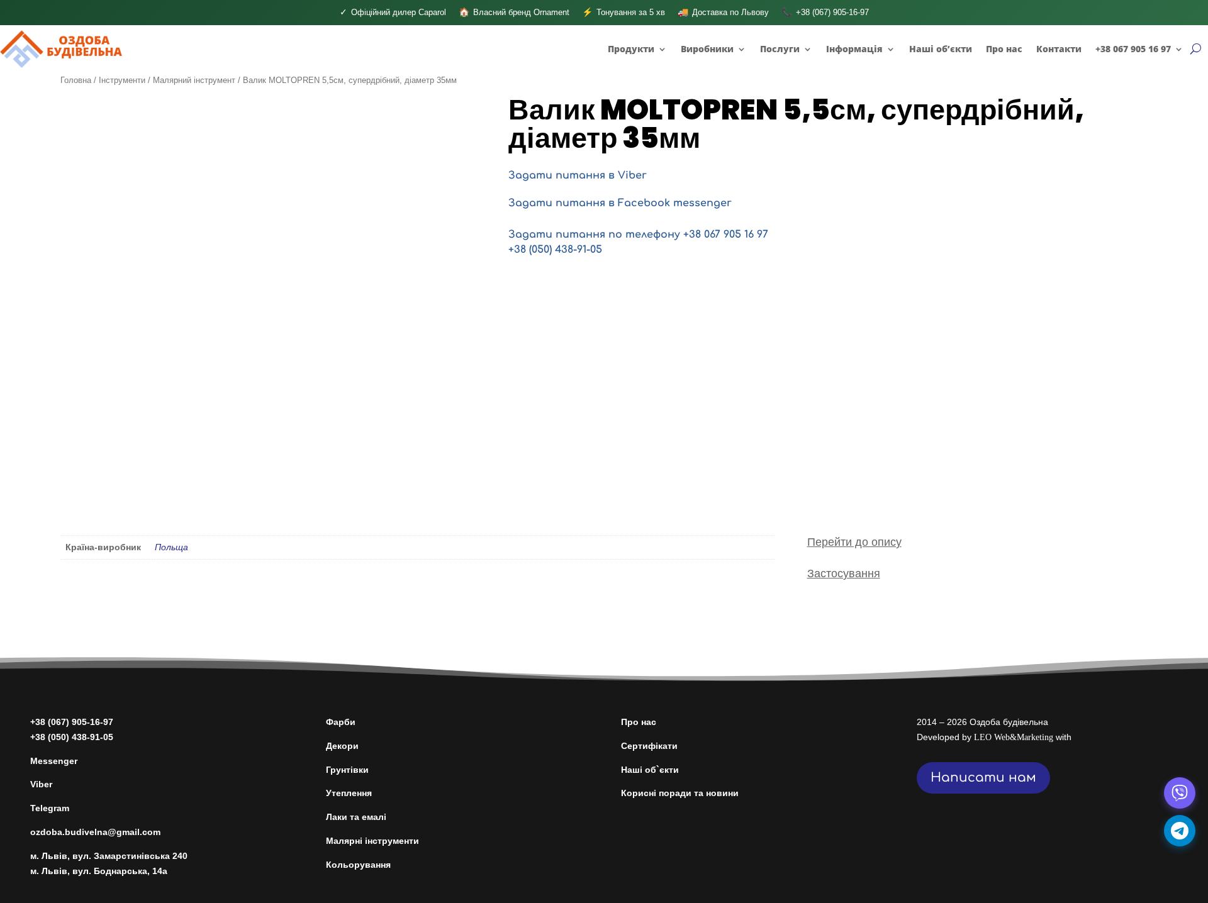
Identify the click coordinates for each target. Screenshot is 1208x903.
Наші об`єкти (650, 770)
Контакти (1059, 49)
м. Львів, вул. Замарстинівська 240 (108, 856)
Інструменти (122, 80)
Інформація (854, 49)
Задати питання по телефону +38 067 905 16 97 (638, 234)
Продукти (631, 49)
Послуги (780, 49)
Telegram (49, 808)
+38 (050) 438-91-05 (555, 249)
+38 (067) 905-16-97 (71, 722)
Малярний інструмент (194, 80)
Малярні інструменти (372, 841)
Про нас (1004, 49)
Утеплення (349, 793)
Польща (171, 547)
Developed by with (994, 737)
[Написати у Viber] (1179, 793)
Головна (75, 80)
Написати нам (983, 777)
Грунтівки (347, 770)
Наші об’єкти (940, 49)
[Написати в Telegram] (1179, 830)
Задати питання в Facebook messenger (620, 203)
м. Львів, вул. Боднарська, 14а (98, 871)
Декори (342, 746)
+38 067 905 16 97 (1133, 49)
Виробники (707, 49)
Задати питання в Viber (577, 175)
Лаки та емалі (356, 817)
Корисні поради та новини (680, 793)
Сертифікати (649, 746)
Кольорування (358, 865)
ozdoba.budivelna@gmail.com (95, 832)
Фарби (340, 722)
